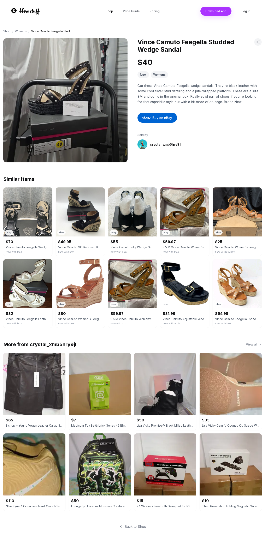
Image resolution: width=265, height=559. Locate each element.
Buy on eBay (162, 118)
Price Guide (131, 11)
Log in (246, 11)
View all (252, 344)
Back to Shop (135, 526)
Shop (109, 11)
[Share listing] (258, 42)
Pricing (155, 11)
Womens (21, 31)
